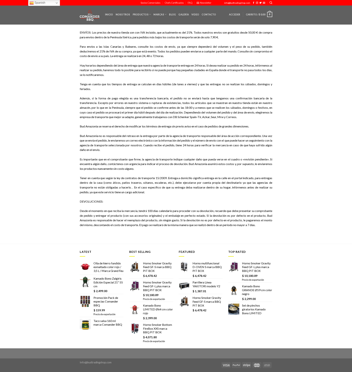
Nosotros (123, 14)
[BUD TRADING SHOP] (90, 15)
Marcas (158, 14)
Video (195, 14)
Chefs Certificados (174, 2)
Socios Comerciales (150, 2)
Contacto (209, 14)
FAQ (190, 2)
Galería (183, 14)
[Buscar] (271, 2)
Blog (172, 14)
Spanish (39, 2)
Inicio (109, 14)
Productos (140, 14)
